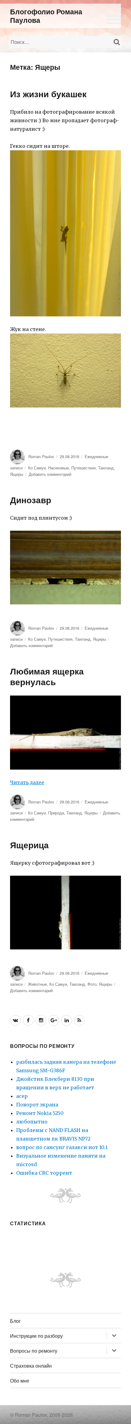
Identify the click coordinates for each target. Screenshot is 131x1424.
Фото (92, 984)
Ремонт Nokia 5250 (40, 1113)
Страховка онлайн (31, 1365)
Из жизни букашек (48, 93)
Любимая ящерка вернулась (47, 676)
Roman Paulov (41, 456)
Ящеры (16, 474)
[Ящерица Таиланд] (65, 733)
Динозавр (30, 499)
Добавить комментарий (50, 474)
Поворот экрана (37, 1105)
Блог (15, 1320)
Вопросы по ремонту (33, 1350)
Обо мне (19, 1380)
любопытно (32, 1122)
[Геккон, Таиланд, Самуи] (65, 233)
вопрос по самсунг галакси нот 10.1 (62, 1147)
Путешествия (83, 468)
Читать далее (27, 782)
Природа (56, 813)
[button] (113, 18)
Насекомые (58, 468)
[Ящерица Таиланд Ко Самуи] (65, 912)
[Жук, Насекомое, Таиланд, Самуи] (65, 370)
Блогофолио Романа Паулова (46, 15)
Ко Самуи (37, 468)
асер (22, 1096)
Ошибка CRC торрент (44, 1173)
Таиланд (106, 468)
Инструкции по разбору (36, 1335)
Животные (37, 984)
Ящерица (29, 844)
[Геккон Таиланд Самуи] (65, 567)
